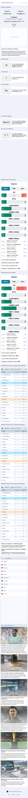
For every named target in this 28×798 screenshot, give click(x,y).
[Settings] (23, 3)
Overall (5, 188)
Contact (18, 794)
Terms (9, 794)
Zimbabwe (7, 369)
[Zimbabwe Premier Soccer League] (25, 369)
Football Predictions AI (16, 791)
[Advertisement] (14, 37)
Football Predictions (6, 2)
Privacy (13, 794)
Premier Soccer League (15, 369)
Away (22, 188)
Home (14, 188)
